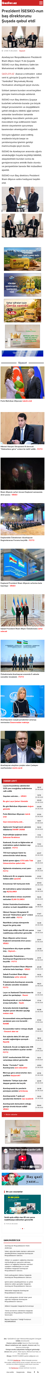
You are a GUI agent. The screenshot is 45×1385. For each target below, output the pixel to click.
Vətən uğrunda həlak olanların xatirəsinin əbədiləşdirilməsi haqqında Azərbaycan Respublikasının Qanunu (20, 1253)
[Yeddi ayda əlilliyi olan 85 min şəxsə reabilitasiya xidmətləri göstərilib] (22, 1204)
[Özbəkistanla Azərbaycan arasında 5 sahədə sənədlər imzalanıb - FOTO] (22, 656)
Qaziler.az (17, 1360)
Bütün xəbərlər (11, 1115)
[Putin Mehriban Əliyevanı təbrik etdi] (22, 382)
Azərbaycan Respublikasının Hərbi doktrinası (17, 1247)
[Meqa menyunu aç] (41, 3)
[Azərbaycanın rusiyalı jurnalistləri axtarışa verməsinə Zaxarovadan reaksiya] (22, 701)
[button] (38, 1212)
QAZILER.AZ (8, 74)
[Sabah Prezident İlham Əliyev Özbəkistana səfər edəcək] (22, 610)
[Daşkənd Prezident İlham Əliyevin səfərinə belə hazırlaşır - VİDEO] (22, 565)
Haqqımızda (20, 1372)
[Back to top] (38, 1378)
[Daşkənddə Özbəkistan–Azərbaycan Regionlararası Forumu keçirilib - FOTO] (22, 519)
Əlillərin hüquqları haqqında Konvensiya (19, 1306)
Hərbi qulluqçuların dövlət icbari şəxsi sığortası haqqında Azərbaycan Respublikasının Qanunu (18, 1299)
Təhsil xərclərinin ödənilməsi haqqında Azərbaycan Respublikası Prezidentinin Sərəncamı (19, 1313)
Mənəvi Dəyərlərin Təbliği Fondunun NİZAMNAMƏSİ (18, 1320)
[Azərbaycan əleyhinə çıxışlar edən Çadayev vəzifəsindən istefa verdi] (22, 747)
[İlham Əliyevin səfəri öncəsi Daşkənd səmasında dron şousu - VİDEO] (22, 474)
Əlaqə (29, 1372)
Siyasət (22, 51)
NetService (14, 1368)
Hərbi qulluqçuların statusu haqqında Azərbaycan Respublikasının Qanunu (18, 1276)
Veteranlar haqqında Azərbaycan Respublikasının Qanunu (17, 1292)
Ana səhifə (10, 1372)
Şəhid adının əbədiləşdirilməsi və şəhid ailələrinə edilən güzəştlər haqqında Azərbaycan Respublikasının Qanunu (19, 1284)
